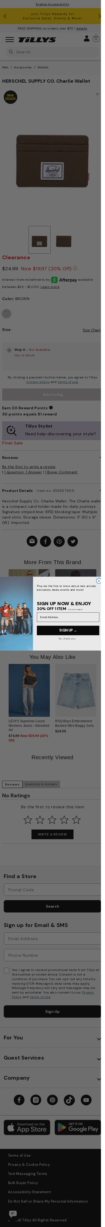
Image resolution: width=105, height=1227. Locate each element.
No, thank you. (66, 638)
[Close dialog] (99, 580)
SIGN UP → (68, 630)
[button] (99, 598)
